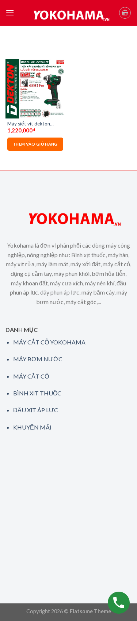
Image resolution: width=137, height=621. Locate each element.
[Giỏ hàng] (125, 13)
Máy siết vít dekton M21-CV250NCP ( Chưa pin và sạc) (33, 124)
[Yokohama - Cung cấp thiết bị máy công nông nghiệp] (66, 13)
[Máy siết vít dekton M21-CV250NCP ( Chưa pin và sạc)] (35, 88)
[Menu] (9, 13)
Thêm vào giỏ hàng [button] (35, 144)
